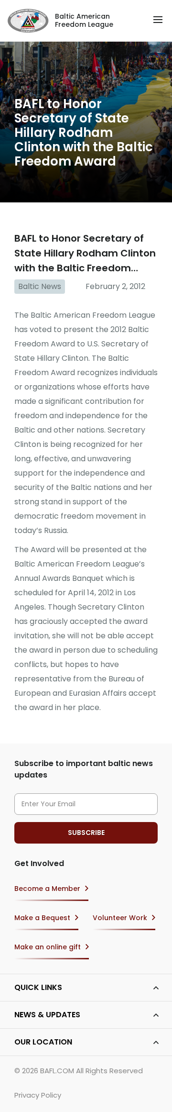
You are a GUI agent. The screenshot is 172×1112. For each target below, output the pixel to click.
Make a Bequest (42, 918)
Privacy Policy (37, 1095)
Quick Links (38, 987)
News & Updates (47, 1014)
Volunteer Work (120, 918)
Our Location (43, 1041)
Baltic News (39, 286)
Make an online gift (47, 947)
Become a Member (47, 888)
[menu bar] (158, 19)
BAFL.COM (57, 1071)
